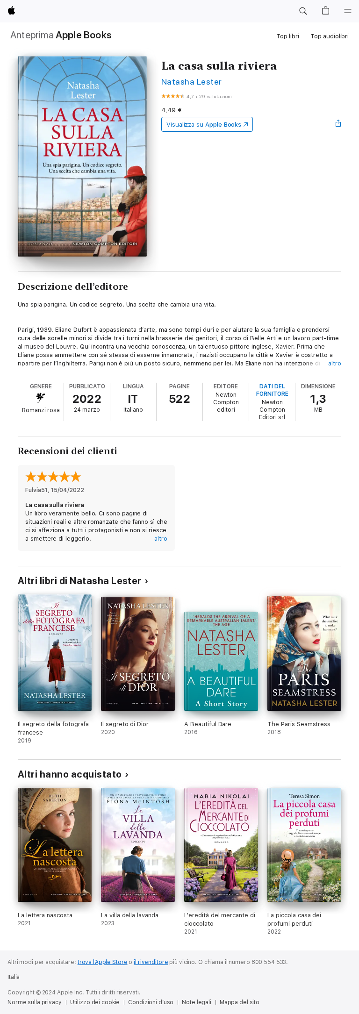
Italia (13, 977)
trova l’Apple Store (103, 962)
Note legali (196, 1002)
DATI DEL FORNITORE (272, 390)
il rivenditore (151, 962)
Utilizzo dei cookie (95, 1002)
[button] (303, 11)
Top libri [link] (287, 36)
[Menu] (348, 11)
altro (334, 363)
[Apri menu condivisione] (338, 124)
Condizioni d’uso (150, 1002)
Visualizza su (203, 124)
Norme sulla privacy (34, 1002)
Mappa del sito (239, 1002)
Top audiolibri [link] (329, 36)
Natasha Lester (191, 81)
